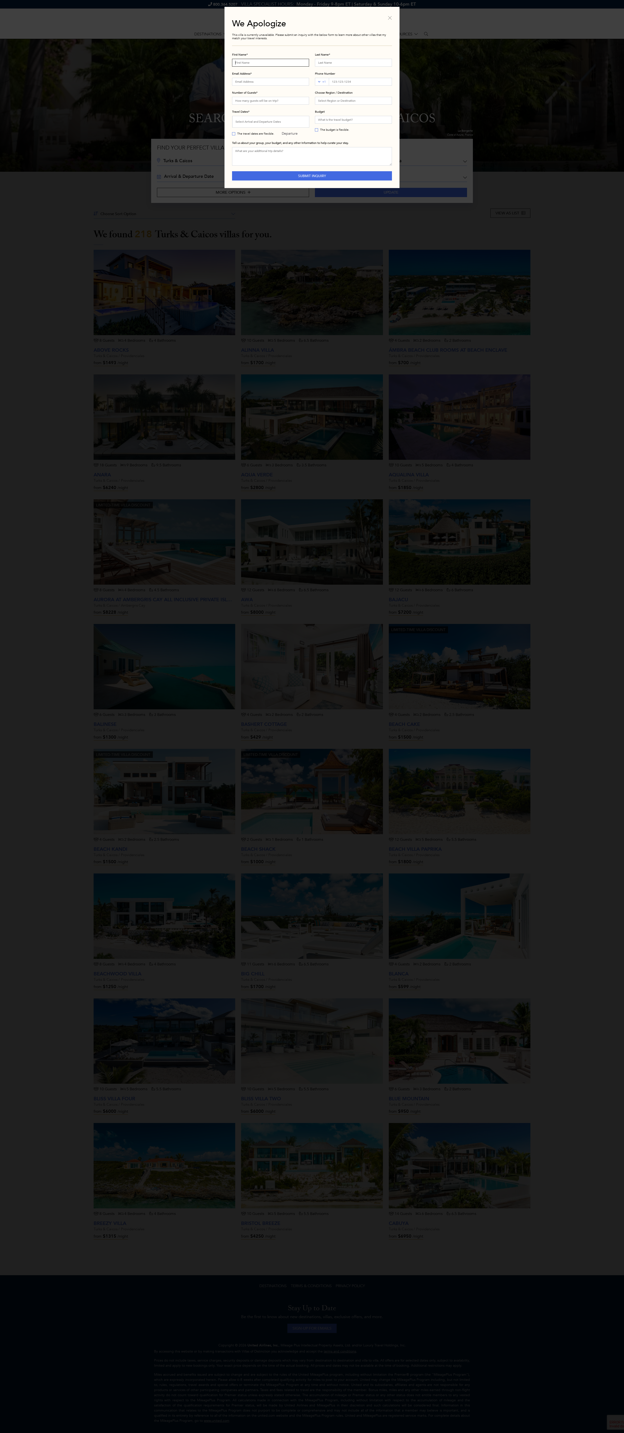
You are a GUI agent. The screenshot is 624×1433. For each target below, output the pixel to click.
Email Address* (242, 74)
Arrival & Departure (290, 124)
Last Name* (322, 55)
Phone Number (325, 74)
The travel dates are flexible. (255, 134)
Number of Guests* (245, 93)
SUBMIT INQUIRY (312, 176)
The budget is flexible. (334, 130)
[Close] (390, 17)
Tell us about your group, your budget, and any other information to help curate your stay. (290, 143)
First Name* (240, 55)
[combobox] (353, 101)
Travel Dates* (241, 112)
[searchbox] (353, 101)
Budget (320, 112)
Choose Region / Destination (334, 93)
